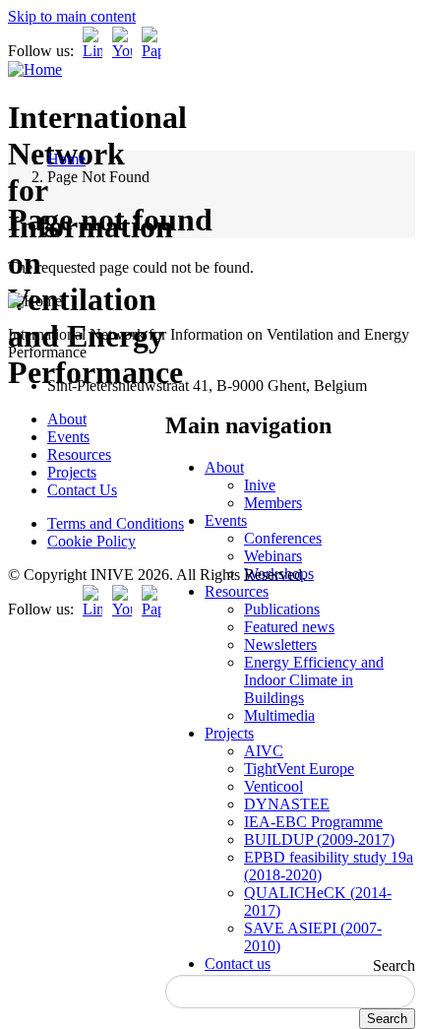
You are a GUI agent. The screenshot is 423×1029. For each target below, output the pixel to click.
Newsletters (280, 644)
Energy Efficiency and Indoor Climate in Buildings (314, 680)
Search (394, 965)
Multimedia (279, 715)
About (224, 467)
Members (273, 502)
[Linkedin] (92, 50)
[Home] (35, 69)
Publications (282, 609)
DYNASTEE (287, 804)
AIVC (263, 750)
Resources (237, 591)
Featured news (289, 626)
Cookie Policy (91, 541)
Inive (259, 485)
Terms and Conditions (115, 523)
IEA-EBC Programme (313, 821)
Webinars (273, 555)
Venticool (273, 786)
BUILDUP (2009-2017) (319, 839)
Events (226, 520)
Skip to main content (72, 16)
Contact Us (82, 490)
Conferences (283, 538)
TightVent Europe (299, 768)
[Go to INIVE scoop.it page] (156, 50)
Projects (229, 733)
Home (66, 159)
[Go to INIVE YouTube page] (122, 50)
